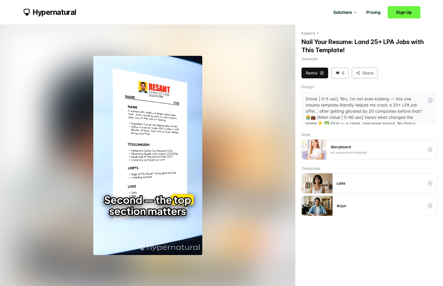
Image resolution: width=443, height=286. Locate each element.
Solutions (342, 12)
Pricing (373, 12)
